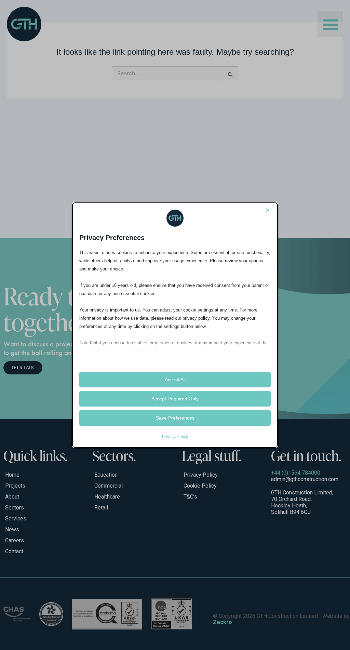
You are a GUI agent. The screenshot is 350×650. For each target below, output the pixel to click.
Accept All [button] (175, 379)
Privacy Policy (175, 436)
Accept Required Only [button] (175, 398)
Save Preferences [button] (175, 418)
